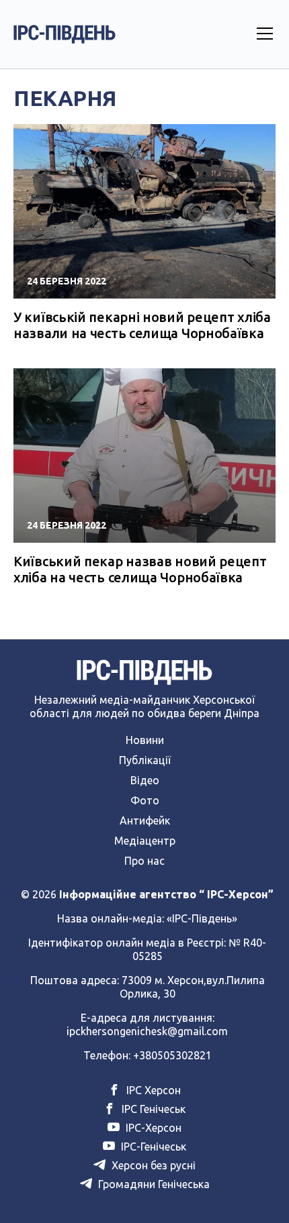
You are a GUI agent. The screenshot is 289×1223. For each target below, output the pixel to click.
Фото (144, 800)
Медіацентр (144, 841)
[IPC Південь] (64, 34)
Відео (144, 780)
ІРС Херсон (152, 1090)
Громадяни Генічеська (152, 1184)
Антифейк (145, 820)
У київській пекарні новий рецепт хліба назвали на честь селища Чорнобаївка (142, 325)
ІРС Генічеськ (152, 1109)
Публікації (145, 760)
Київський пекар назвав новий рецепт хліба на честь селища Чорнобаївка (140, 569)
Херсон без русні (152, 1165)
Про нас (144, 861)
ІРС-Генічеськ (152, 1146)
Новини (145, 740)
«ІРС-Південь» (202, 918)
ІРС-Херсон (152, 1128)
